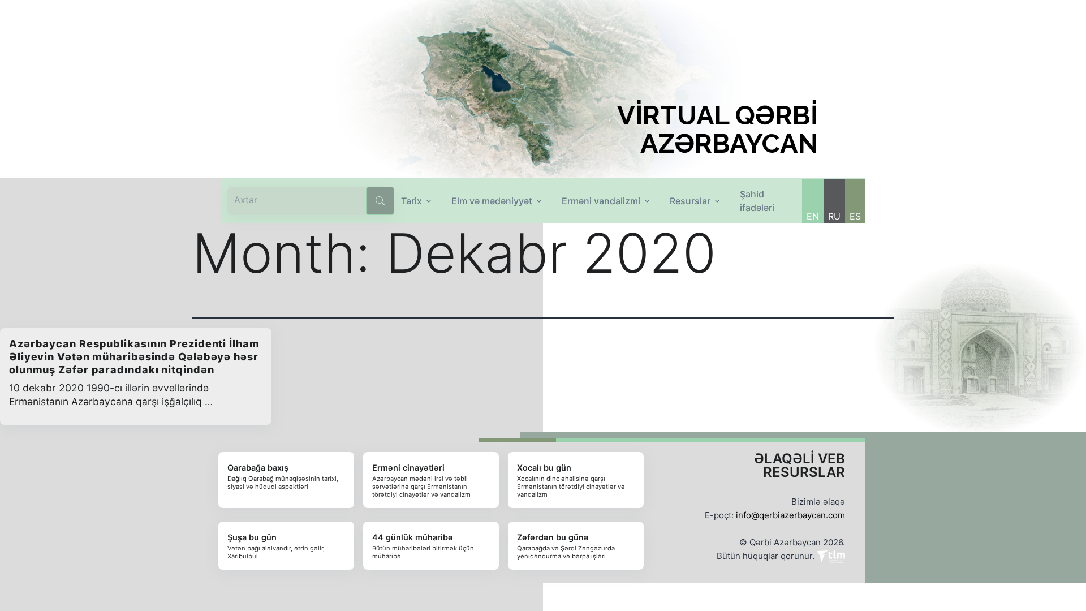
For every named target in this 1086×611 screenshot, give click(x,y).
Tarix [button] (411, 200)
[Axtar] (380, 201)
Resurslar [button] (690, 200)
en (813, 216)
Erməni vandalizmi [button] (601, 200)
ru (834, 216)
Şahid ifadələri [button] (757, 200)
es (855, 216)
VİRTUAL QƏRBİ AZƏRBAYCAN (717, 129)
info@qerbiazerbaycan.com (790, 515)
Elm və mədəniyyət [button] (491, 200)
